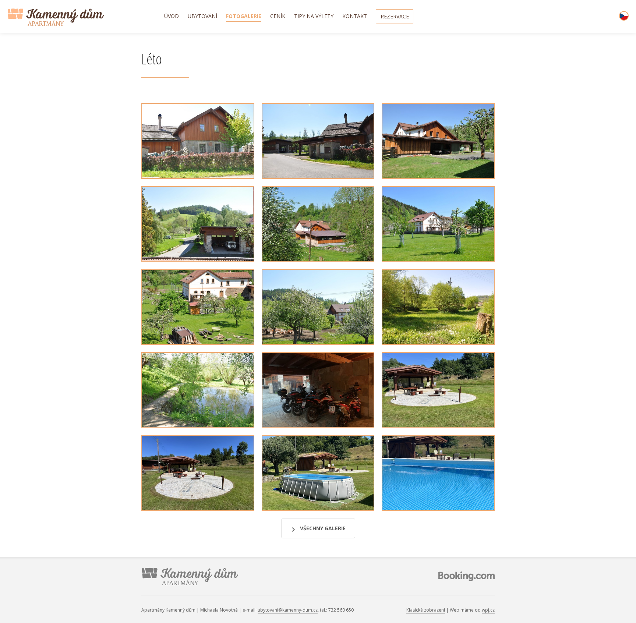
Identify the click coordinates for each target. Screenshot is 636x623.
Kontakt (354, 17)
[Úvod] (85, 17)
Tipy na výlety (313, 17)
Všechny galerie (323, 528)
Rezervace (395, 17)
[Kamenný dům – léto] (197, 141)
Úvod (171, 17)
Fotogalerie (243, 17)
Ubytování (202, 17)
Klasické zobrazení (425, 610)
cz (624, 16)
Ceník (277, 17)
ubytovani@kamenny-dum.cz (288, 610)
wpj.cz (488, 610)
